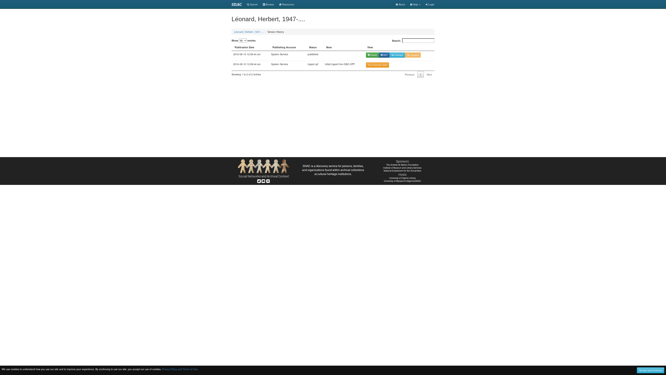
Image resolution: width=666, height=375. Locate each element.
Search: (396, 40)
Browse (269, 4)
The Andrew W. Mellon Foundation (402, 164)
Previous (409, 74)
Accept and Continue (650, 370)
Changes (398, 54)
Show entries (244, 40)
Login (431, 4)
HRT (385, 54)
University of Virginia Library (402, 177)
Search (253, 4)
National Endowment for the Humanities (402, 170)
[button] (415, 4)
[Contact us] (263, 180)
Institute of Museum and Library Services (402, 167)
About (401, 4)
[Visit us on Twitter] (259, 180)
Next (429, 74)
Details (373, 54)
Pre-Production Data (377, 64)
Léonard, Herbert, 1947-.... (249, 32)
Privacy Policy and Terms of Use (179, 369)
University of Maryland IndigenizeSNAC (402, 180)
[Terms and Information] (268, 180)
